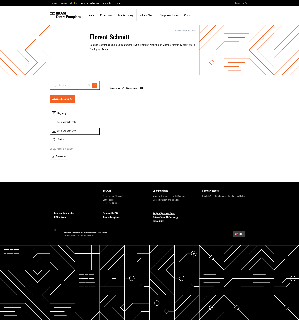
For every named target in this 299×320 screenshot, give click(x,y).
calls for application (90, 3)
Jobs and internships (64, 213)
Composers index (168, 15)
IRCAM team (60, 217)
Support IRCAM (110, 213)
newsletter (107, 3)
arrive (118, 3)
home (91, 15)
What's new (146, 15)
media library (125, 15)
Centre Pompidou (111, 217)
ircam (54, 3)
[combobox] (75, 85)
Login (237, 3)
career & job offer (69, 3)
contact (188, 15)
